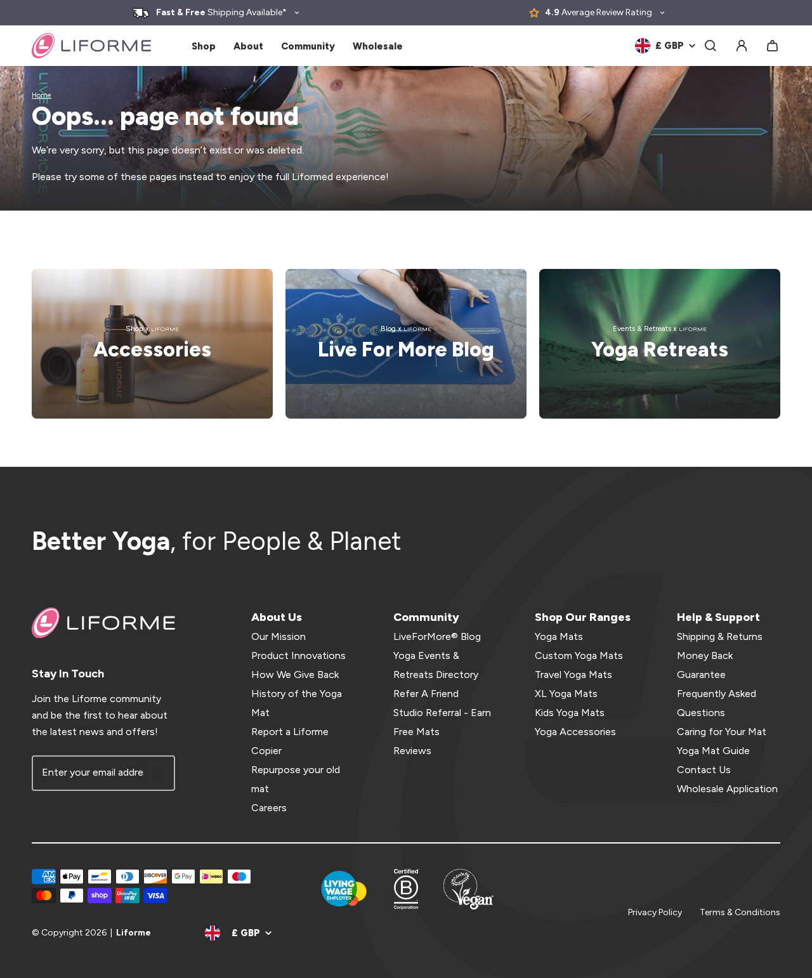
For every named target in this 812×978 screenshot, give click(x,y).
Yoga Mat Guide (713, 751)
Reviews (412, 751)
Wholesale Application (727, 789)
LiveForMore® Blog (437, 636)
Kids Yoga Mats (570, 713)
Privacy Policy (655, 912)
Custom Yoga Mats (579, 655)
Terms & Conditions (740, 912)
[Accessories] (152, 344)
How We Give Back (295, 674)
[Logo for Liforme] (91, 45)
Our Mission (278, 636)
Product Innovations (298, 655)
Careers (269, 808)
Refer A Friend (426, 694)
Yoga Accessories (575, 732)
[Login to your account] (742, 45)
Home (41, 95)
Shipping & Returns (720, 636)
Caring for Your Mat (721, 732)
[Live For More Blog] (406, 344)
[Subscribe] (157, 773)
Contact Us (704, 770)
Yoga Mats (559, 636)
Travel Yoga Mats (573, 674)
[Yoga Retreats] (659, 344)
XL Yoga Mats (566, 694)
